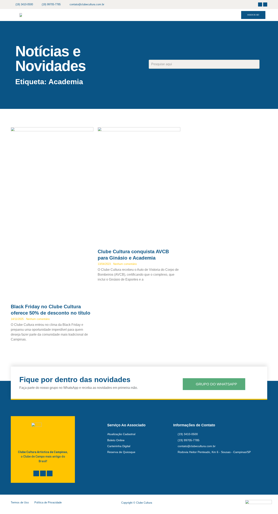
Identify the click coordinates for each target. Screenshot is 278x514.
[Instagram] (265, 4)
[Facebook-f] (260, 4)
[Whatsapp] (50, 473)
